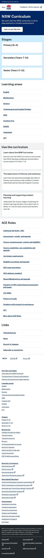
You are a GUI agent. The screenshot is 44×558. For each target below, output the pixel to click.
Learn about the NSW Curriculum (12, 373)
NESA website (33, 7)
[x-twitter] (3, 364)
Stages (5, 417)
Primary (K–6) (6, 420)
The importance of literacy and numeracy (15, 376)
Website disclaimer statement (32, 543)
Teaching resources (8, 438)
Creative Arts (6, 401)
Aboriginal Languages (9, 494)
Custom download (8, 453)
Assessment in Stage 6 (9, 519)
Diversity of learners (10, 463)
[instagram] (16, 364)
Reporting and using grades (11, 516)
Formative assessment (9, 507)
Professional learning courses (11, 444)
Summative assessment (9, 510)
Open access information (9, 543)
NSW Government (28, 548)
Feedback (24, 7)
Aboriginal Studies (8, 497)
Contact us (5, 548)
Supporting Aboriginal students (12, 475)
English (4, 386)
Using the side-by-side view (11, 450)
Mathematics (6, 389)
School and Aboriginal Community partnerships (17, 482)
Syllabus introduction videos (11, 432)
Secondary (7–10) (7, 423)
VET (3, 410)
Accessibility (27, 539)
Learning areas (8, 383)
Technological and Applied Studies (13, 395)
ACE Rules (5, 522)
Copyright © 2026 (7, 553)
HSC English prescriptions (10, 456)
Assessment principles (9, 504)
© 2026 (12, 358)
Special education (8, 472)
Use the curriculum (9, 371)
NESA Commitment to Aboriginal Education (16, 485)
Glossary (4, 441)
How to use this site (12, 29)
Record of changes (8, 447)
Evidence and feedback (9, 513)
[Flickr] (20, 364)
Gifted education (7, 466)
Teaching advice (7, 435)
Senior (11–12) (6, 426)
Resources (6, 430)
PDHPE (4, 404)
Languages (5, 407)
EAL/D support (6, 469)
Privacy (25, 358)
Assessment (7, 502)
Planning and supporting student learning (15, 379)
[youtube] (12, 364)
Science (4, 392)
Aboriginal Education (10, 479)
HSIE (3, 398)
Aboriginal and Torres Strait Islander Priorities (17, 488)
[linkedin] (8, 364)
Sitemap (4, 539)
